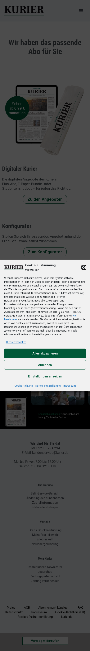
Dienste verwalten (16, 342)
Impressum (69, 385)
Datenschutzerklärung (48, 385)
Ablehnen (45, 365)
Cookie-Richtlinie (23, 385)
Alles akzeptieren (45, 353)
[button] (84, 267)
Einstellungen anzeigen (45, 376)
